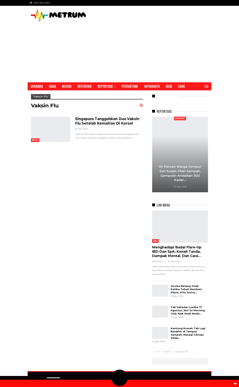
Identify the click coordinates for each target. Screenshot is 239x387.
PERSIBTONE (130, 86)
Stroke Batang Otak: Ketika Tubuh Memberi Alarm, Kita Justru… (186, 289)
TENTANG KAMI (41, 2)
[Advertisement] (119, 50)
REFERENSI (84, 86)
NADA (52, 86)
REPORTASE (105, 86)
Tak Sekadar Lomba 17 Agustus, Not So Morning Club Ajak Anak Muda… (188, 310)
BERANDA (37, 86)
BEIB (169, 86)
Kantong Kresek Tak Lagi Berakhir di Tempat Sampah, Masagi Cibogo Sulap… (188, 333)
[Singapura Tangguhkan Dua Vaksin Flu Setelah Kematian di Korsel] (50, 129)
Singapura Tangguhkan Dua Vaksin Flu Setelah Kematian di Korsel (107, 121)
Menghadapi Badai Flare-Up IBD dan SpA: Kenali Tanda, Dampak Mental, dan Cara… (176, 251)
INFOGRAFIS (152, 86)
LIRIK (181, 86)
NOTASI (67, 86)
